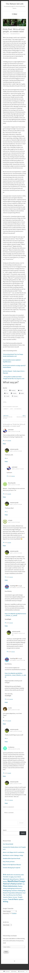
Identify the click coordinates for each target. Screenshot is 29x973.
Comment (21, 822)
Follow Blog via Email (10, 935)
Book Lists (10, 874)
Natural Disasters (14, 879)
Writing (5, 902)
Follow (6, 951)
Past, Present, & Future (9, 861)
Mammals (6, 879)
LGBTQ (11, 408)
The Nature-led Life (14, 4)
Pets (23, 884)
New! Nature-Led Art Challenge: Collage (13, 855)
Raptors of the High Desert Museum (12, 864)
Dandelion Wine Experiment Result (11, 858)
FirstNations (11, 747)
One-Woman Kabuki (8, 844)
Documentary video (19, 874)
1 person (13, 476)
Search (4, 830)
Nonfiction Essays (13, 406)
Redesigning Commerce (10, 890)
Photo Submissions (10, 886)
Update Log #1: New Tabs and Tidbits (7, 417)
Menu (15, 14)
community (6, 408)
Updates (21, 899)
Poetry (20, 886)
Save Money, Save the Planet (14, 895)
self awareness (17, 408)
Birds (4, 874)
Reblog (5, 888)
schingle (10, 520)
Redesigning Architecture (14, 888)
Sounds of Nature (7, 897)
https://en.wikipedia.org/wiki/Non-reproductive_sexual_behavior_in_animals (15, 675)
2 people (9, 440)
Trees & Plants (13, 899)
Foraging (11, 877)
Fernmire (5, 877)
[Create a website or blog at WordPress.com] (14, 961)
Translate (14, 913)
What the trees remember (21, 416)
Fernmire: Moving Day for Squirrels (11, 867)
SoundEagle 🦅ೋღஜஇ (16, 585)
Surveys (15, 897)
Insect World (17, 877)
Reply (4, 443)
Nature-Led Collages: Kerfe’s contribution (13, 852)
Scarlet (10, 708)
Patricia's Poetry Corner (12, 884)
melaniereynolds (15, 33)
